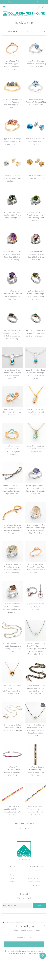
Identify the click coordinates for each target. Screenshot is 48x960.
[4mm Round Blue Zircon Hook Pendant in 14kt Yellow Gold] (35, 396)
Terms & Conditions (35, 882)
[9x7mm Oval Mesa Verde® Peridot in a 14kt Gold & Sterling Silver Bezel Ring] (35, 199)
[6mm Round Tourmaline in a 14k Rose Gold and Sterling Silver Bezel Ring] (35, 317)
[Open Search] (40, 7)
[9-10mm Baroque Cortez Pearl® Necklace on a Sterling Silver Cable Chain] (12, 630)
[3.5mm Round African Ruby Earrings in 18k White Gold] (35, 591)
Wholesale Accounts (36, 878)
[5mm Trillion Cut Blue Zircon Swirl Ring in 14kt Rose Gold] (12, 396)
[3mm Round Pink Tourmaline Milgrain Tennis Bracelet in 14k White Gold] (12, 754)
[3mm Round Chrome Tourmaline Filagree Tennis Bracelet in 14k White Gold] (35, 754)
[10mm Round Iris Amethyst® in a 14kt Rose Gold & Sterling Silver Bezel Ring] (12, 278)
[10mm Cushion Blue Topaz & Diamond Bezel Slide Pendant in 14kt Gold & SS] (12, 357)
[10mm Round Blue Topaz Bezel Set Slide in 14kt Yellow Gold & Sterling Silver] (35, 357)
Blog (12, 875)
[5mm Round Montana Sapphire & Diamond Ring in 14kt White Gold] (35, 48)
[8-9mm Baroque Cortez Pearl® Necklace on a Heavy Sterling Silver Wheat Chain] (35, 672)
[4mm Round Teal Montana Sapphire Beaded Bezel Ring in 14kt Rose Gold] (12, 48)
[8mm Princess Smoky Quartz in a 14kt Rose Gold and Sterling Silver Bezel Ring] (12, 591)
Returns (36, 875)
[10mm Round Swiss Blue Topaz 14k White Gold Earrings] (35, 126)
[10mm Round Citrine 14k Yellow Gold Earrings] (35, 162)
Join (39, 906)
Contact (12, 882)
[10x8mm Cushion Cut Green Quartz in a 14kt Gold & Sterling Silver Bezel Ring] (35, 278)
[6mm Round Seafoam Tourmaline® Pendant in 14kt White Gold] (35, 433)
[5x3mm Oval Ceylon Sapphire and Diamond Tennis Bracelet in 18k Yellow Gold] (35, 793)
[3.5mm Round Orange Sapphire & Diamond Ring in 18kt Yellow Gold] (12, 126)
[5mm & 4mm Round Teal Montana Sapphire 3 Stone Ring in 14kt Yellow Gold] (12, 86)
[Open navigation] (5, 7)
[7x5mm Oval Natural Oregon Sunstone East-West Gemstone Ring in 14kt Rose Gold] (35, 551)
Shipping (35, 871)
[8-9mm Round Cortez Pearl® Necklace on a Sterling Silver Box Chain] (12, 712)
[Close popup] (44, 925)
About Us (12, 871)
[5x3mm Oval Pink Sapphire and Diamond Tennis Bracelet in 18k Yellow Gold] (12, 793)
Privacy (36, 885)
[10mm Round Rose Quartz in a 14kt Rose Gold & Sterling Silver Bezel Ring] (35, 239)
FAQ (12, 878)
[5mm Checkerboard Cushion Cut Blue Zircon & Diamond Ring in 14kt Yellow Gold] (12, 433)
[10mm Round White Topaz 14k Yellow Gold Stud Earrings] (12, 162)
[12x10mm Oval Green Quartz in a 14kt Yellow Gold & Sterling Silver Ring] (12, 199)
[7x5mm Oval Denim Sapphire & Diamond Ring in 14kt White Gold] (35, 86)
